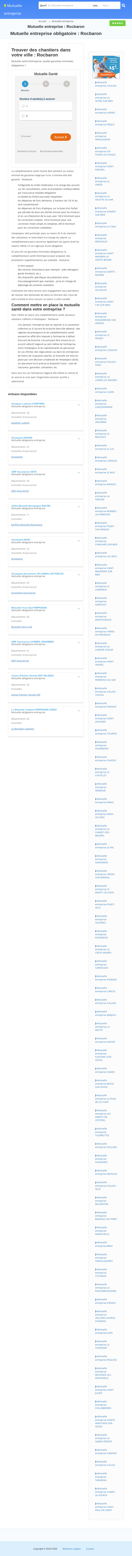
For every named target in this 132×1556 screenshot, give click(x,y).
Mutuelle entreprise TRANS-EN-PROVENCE (105, 631)
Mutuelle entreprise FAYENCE (106, 705)
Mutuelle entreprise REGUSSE (106, 1358)
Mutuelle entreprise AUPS (104, 1331)
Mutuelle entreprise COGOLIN (106, 348)
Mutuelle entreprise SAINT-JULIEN (104, 1390)
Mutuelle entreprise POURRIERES (102, 745)
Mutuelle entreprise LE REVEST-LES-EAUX (104, 889)
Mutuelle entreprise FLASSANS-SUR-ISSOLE (103, 1055)
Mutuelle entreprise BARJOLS (105, 1013)
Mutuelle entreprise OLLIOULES (101, 286)
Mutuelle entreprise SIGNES (105, 1070)
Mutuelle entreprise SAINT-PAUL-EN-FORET (104, 1507)
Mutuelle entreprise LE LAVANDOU (102, 586)
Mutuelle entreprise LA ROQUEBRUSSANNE (105, 1287)
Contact (90, 1548)
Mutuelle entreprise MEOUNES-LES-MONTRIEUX (103, 1373)
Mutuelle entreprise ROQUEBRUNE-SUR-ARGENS (106, 318)
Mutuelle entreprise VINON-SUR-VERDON (105, 874)
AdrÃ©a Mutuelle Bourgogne (26, 524)
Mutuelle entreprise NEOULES (106, 1172)
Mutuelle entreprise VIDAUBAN (101, 419)
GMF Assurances (20, 490)
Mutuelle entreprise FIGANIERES (101, 1159)
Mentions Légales (72, 1548)
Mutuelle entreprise (62, 21)
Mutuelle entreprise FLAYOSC (105, 758)
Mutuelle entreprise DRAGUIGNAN (102, 136)
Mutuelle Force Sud (21, 626)
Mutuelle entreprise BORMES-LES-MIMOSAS (106, 511)
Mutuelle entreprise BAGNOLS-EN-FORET (106, 1216)
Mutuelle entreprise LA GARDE (102, 181)
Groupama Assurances (23, 592)
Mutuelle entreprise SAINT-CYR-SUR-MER (104, 301)
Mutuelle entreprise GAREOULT (101, 601)
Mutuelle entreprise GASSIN (105, 1040)
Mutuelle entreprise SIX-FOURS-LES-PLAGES (105, 151)
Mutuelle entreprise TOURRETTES (102, 1132)
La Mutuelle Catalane (22, 728)
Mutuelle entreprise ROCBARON (101, 934)
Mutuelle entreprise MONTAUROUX (103, 616)
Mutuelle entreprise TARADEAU (101, 1476)
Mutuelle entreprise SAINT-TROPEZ (104, 661)
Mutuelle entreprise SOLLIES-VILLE (105, 1185)
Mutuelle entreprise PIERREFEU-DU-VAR (105, 676)
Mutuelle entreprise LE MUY (105, 471)
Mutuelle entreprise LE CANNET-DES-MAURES (102, 830)
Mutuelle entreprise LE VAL (104, 845)
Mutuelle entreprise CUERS (104, 390)
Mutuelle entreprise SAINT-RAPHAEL (104, 166)
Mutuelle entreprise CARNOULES (101, 964)
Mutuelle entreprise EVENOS (105, 1301)
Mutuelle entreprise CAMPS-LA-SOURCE (105, 1492)
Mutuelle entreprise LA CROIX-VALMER (103, 949)
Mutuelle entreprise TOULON (105, 84)
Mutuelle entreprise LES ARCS (106, 554)
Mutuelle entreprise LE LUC (104, 447)
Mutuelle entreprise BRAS (104, 1244)
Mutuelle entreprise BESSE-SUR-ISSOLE (104, 1083)
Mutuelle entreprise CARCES (105, 989)
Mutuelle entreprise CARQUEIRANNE (104, 404)
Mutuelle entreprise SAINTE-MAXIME (105, 271)
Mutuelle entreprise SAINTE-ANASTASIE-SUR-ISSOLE (105, 1421)
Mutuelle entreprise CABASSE (106, 1451)
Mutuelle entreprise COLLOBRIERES (103, 1405)
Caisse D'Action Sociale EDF (25, 694)
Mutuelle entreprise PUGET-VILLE (105, 904)
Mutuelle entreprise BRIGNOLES (101, 238)
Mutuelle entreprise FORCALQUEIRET (104, 1257)
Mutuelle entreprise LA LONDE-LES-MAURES (106, 377)
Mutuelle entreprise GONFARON (101, 859)
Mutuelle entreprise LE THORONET (102, 1344)
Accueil (42, 21)
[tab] (46, 404)
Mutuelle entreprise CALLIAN (105, 1001)
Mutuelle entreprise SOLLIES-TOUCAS (105, 691)
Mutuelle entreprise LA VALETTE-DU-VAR (104, 196)
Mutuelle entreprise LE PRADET (102, 335)
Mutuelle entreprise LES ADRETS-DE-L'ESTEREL (103, 1115)
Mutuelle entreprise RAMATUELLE (102, 1231)
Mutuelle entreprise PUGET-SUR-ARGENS (105, 526)
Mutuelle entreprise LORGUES (106, 459)
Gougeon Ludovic (20, 422)
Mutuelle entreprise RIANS (104, 800)
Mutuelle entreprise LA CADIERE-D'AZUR (104, 646)
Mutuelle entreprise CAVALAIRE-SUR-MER (106, 541)
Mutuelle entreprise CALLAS (105, 1463)
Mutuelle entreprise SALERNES (101, 919)
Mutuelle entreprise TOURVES (106, 731)
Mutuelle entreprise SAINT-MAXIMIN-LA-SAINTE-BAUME (104, 254)
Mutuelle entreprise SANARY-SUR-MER (106, 211)
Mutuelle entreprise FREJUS (104, 123)
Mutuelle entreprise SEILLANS (106, 1145)
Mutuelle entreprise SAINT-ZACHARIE (104, 718)
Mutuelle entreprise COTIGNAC (101, 1272)
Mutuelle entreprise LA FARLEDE (102, 496)
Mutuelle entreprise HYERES (105, 111)
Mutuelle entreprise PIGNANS (106, 978)
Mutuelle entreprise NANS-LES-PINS (104, 814)
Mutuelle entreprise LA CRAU (105, 225)
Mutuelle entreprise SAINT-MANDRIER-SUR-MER (104, 569)
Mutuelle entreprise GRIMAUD (101, 787)
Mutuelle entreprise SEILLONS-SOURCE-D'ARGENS (105, 1316)
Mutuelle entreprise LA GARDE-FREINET (103, 1438)
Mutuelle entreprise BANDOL (105, 482)
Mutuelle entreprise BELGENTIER (101, 1201)
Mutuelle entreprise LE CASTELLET (102, 772)
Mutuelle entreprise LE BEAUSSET (102, 434)
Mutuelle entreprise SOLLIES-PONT (105, 362)
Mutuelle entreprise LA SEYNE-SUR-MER (104, 97)
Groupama (17, 456)
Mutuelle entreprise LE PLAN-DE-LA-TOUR (106, 1098)
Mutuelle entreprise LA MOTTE (102, 1027)
